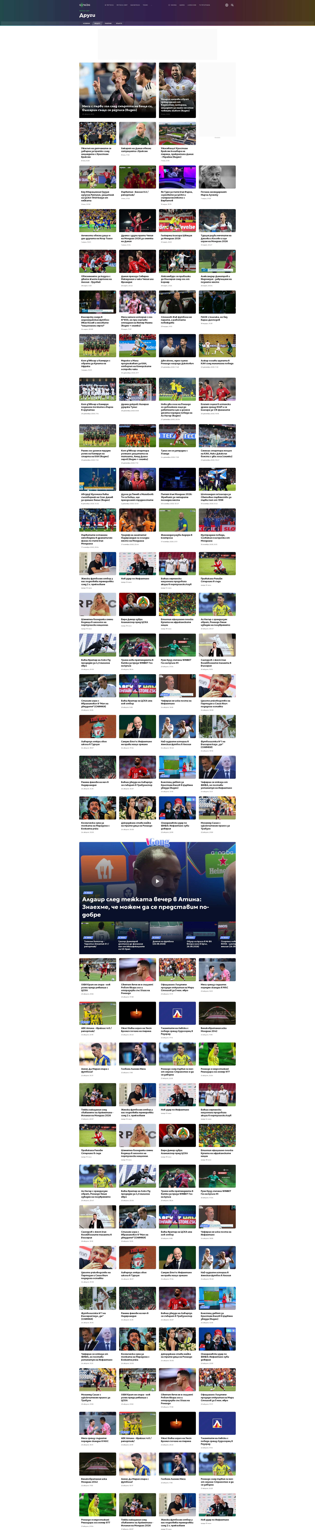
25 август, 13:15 (207, 669)
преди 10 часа (86, 588)
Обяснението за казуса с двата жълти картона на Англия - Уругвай (96, 279)
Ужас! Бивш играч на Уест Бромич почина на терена (136, 1029)
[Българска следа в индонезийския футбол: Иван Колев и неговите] (97, 302)
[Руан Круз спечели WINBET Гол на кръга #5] (177, 645)
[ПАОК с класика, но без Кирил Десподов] (217, 302)
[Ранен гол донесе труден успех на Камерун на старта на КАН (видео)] (97, 435)
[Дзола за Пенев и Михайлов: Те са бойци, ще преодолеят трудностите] (137, 479)
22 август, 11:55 (207, 1035)
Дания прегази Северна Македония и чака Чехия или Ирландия (137, 279)
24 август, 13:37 (127, 789)
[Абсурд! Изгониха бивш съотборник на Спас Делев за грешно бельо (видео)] (97, 479)
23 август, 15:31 (207, 991)
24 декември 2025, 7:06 (170, 457)
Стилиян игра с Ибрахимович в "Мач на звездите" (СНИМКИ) (94, 703)
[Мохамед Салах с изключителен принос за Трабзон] (217, 807)
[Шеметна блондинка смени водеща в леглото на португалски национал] (97, 604)
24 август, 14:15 (87, 789)
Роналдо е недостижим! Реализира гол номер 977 (215, 1070)
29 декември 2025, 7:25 (209, 367)
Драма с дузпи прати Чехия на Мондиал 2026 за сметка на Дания (137, 238)
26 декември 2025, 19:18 (210, 413)
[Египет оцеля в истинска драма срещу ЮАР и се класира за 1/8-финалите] (217, 389)
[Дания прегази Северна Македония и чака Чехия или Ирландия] (137, 261)
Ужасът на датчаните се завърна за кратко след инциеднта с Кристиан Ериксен (96, 152)
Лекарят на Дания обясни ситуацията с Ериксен (136, 150)
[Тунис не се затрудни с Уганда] (177, 435)
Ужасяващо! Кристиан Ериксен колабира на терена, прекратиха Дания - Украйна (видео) (177, 152)
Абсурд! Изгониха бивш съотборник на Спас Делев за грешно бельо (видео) (97, 497)
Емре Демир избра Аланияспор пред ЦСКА (134, 621)
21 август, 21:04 (207, 1075)
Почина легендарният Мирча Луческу (214, 193)
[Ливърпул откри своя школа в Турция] (97, 726)
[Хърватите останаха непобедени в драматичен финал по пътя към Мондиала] (97, 520)
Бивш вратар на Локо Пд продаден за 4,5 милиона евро (95, 663)
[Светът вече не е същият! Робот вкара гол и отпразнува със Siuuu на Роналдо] (137, 969)
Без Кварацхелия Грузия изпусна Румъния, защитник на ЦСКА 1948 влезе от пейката (97, 196)
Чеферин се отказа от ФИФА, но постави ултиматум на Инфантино (216, 785)
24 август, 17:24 (127, 748)
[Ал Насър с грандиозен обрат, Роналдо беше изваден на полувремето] (217, 604)
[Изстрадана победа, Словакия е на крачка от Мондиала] (217, 520)
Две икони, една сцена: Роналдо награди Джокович (177, 362)
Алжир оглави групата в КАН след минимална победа (217, 362)
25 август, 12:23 (87, 710)
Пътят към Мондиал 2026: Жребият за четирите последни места (176, 497)
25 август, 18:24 (127, 669)
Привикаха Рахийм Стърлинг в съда (211, 580)
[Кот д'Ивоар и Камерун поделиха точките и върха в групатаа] (97, 389)
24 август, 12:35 (167, 791)
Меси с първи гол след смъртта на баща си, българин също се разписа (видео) (117, 108)
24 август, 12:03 (87, 832)
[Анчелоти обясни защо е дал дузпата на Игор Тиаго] (97, 220)
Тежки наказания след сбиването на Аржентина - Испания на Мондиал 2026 (97, 1112)
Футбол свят (84, 11)
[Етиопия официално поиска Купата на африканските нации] (177, 604)
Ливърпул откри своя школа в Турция (94, 743)
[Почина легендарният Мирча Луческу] (217, 177)
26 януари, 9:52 (166, 326)
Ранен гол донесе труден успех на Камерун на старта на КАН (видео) (96, 453)
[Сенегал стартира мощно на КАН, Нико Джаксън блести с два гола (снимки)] (217, 435)
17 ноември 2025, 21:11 (169, 541)
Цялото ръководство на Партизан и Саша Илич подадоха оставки (215, 703)
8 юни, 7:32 (125, 155)
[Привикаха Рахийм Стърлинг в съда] (217, 563)
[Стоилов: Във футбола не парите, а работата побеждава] (177, 302)
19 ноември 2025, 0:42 (209, 503)
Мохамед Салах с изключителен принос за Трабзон (215, 825)
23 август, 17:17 (167, 994)
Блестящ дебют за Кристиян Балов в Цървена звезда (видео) (177, 785)
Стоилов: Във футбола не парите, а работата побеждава (176, 320)
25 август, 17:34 (167, 666)
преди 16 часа (86, 629)
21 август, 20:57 (87, 1119)
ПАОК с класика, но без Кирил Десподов (214, 318)
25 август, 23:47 (207, 629)
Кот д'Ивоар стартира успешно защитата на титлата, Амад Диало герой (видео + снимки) (135, 455)
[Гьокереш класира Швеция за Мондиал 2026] (177, 220)
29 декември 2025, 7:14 (90, 413)
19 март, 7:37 (126, 329)
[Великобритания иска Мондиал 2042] (217, 1013)
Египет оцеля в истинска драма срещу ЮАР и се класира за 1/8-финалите (216, 407)
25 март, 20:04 (207, 286)
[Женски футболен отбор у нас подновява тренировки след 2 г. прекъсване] (97, 563)
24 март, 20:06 (87, 329)
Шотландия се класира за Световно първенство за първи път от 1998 (216, 497)
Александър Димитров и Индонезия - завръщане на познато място (216, 279)
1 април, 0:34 (126, 245)
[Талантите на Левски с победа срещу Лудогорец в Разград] (177, 1013)
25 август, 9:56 (127, 707)
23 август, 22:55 (167, 832)
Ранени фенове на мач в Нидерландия (95, 783)
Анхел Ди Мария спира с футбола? (95, 1070)
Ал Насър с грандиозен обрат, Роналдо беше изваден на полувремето (215, 622)
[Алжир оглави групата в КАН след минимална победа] (217, 345)
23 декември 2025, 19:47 (210, 460)
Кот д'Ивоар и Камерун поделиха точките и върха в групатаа (97, 407)
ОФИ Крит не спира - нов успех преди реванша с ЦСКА (95, 987)
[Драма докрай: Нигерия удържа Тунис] (137, 389)
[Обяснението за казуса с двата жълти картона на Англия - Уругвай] (97, 261)
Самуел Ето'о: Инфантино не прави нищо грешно (136, 743)
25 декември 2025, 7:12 (129, 463)
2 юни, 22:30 (85, 204)
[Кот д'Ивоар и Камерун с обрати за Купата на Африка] (97, 345)
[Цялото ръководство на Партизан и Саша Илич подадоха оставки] (217, 685)
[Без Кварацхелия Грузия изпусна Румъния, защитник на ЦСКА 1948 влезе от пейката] (97, 177)
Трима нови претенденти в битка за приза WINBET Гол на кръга (137, 663)
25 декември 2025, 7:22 (90, 460)
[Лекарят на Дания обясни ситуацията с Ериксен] (137, 133)
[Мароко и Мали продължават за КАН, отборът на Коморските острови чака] (137, 345)
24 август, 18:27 (87, 748)
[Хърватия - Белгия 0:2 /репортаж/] (137, 177)
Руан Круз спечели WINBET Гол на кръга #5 (176, 661)
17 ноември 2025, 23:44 (130, 544)
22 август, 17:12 (167, 1038)
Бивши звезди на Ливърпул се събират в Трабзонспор (136, 783)
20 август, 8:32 (88, 114)
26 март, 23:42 (127, 286)
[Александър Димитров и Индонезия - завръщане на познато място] (217, 261)
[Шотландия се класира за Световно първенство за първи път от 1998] (217, 479)
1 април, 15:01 (86, 242)
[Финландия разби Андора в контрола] (177, 520)
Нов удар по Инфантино (135, 578)
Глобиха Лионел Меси (133, 1068)
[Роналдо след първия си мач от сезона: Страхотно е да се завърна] (177, 1054)
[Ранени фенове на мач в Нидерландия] (97, 767)
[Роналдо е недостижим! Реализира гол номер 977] (217, 1054)
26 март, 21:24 (166, 286)
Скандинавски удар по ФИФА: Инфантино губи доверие (175, 825)
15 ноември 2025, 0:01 (209, 544)
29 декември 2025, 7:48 (170, 367)
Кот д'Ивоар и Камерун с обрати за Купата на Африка (95, 363)
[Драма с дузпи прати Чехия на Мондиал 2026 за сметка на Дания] (137, 220)
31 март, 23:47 (206, 245)
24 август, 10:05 (127, 829)
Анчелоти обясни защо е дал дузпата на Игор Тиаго (97, 237)
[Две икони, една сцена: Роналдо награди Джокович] (177, 345)
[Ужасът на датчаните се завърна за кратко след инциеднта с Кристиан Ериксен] (97, 133)
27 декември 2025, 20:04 (170, 419)
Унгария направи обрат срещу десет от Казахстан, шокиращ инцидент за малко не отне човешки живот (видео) (177, 105)
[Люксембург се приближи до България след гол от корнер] (177, 261)
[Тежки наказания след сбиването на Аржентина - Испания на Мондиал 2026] (97, 1094)
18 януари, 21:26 (206, 323)
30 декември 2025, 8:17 (130, 373)
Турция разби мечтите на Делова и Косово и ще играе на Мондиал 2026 (216, 238)
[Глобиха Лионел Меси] (137, 1054)
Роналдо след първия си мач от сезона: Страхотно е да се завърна (177, 1071)
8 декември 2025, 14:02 (90, 503)
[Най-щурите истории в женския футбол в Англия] (177, 726)
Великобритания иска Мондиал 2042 (214, 1029)
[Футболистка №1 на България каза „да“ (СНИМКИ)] (217, 726)
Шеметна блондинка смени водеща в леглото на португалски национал (97, 622)
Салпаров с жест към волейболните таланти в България (216, 663)
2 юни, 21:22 (125, 198)
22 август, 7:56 (127, 1072)
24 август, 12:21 (207, 791)
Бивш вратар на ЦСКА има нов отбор (136, 702)
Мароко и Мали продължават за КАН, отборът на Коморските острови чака (136, 365)
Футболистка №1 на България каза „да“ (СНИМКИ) (213, 744)
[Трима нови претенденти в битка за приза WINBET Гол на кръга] (137, 645)
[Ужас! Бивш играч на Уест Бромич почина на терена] (137, 1013)
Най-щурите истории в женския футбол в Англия (176, 743)
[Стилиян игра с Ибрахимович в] (97, 685)
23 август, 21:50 (87, 994)
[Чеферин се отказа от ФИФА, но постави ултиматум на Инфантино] (217, 767)
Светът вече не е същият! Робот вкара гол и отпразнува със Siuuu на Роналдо (137, 989)
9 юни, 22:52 (165, 114)
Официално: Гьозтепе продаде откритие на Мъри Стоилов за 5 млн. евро (177, 987)
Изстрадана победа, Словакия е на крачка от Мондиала (215, 538)
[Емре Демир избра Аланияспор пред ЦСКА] (137, 604)
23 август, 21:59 (207, 832)
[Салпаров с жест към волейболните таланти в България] (217, 645)
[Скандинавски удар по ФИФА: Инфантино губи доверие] (177, 807)
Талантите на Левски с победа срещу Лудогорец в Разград (177, 1031)
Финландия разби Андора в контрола (176, 536)
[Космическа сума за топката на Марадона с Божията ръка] (97, 807)
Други (87, 15)
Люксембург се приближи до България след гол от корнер (176, 279)
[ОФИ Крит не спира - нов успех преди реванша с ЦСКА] (97, 969)
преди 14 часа (166, 588)
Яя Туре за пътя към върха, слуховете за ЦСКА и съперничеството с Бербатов (177, 196)
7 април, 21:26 (206, 198)
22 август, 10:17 (87, 1075)
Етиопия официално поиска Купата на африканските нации (177, 622)
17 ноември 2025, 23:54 (90, 547)
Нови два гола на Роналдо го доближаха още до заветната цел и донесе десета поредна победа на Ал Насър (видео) (176, 410)
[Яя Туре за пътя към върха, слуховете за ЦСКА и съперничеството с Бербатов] (177, 177)
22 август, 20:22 (127, 1035)
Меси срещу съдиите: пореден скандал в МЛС (214, 986)
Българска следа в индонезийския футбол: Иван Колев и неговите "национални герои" (95, 321)
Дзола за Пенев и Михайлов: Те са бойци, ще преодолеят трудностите (137, 497)
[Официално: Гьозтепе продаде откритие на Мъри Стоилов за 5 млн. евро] (177, 969)
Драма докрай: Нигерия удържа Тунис (135, 405)
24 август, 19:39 (207, 710)
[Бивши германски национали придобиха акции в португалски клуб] (177, 563)
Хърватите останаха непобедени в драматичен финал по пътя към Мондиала (96, 539)
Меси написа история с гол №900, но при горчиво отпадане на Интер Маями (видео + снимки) (136, 321)
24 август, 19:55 (167, 707)
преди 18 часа (126, 626)
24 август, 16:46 (167, 748)
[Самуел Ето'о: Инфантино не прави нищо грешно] (137, 726)
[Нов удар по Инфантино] (137, 563)
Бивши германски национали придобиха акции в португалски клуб (176, 581)
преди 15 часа (206, 585)
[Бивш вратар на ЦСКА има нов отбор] (137, 685)
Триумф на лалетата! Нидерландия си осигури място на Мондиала (135, 538)
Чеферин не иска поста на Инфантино (176, 702)
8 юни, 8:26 (85, 161)
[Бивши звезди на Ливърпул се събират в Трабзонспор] (137, 767)
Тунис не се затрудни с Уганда (174, 452)
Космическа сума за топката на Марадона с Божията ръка (95, 825)
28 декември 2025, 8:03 (130, 411)
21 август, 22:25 (167, 1078)
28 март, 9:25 (86, 286)
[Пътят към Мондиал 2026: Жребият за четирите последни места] (177, 479)
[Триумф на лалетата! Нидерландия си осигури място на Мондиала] (137, 520)
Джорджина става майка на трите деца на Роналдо (136, 824)
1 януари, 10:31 (86, 370)
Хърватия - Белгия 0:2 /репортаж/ (134, 193)
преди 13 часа (126, 582)
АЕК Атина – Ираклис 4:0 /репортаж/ (96, 1029)
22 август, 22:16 (87, 1035)
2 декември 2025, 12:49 (129, 503)
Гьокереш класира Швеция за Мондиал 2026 (176, 237)
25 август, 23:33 (87, 669)
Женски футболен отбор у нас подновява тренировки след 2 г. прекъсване (97, 581)
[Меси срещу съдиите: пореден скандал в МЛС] (217, 969)
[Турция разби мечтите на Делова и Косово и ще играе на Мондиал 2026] (217, 220)
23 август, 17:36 (127, 997)
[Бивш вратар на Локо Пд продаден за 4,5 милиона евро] (97, 645)
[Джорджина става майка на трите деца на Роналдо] (137, 807)
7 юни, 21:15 (165, 161)
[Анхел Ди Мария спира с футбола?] (97, 1054)
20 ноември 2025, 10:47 (170, 503)
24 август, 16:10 (207, 751)
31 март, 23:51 (166, 242)
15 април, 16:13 (166, 204)
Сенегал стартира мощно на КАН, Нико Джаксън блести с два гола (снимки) (216, 453)
